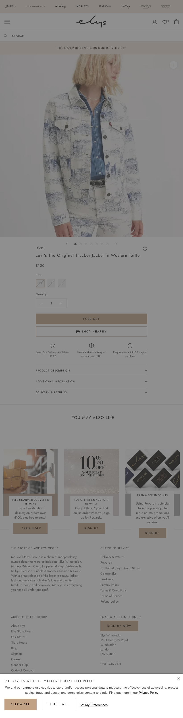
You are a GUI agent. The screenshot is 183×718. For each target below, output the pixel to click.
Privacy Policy (148, 692)
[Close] (178, 678)
